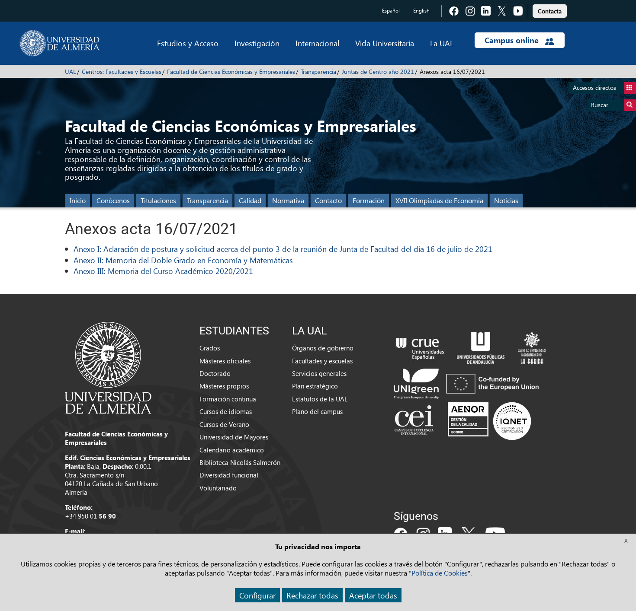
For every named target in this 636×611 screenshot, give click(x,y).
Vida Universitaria (384, 43)
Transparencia (318, 71)
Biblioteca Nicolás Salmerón (239, 462)
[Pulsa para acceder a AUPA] (480, 347)
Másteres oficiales (225, 360)
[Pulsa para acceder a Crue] (420, 347)
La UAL (441, 43)
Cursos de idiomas (225, 411)
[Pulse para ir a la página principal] (59, 43)
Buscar (599, 105)
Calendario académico (231, 450)
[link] (550, 9)
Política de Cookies (439, 572)
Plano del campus (317, 411)
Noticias (506, 200)
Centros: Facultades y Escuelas (121, 71)
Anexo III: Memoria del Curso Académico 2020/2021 (163, 270)
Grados (209, 348)
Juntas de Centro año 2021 (378, 71)
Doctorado (215, 373)
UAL (70, 71)
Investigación (256, 43)
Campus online (513, 40)
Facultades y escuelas (322, 360)
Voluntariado (218, 488)
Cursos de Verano (224, 424)
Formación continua (227, 399)
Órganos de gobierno (322, 348)
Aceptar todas (373, 595)
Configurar (257, 595)
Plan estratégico (315, 386)
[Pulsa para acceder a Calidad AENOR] (489, 421)
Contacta (550, 11)
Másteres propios (224, 386)
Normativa (288, 200)
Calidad (250, 200)
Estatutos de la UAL (319, 399)
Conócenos (113, 200)
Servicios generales (319, 373)
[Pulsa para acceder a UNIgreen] (468, 383)
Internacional (317, 43)
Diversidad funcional (228, 475)
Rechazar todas (312, 595)
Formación (369, 200)
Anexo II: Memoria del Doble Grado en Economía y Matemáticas (183, 260)
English (421, 10)
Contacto (328, 200)
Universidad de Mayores (233, 437)
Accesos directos (594, 87)
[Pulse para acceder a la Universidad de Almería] (108, 367)
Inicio (78, 200)
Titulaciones (158, 200)
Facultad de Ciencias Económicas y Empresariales (231, 71)
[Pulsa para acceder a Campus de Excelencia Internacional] (415, 421)
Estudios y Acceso (187, 43)
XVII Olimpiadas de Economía (439, 200)
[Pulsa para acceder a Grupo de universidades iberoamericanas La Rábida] (532, 347)
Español (391, 10)
